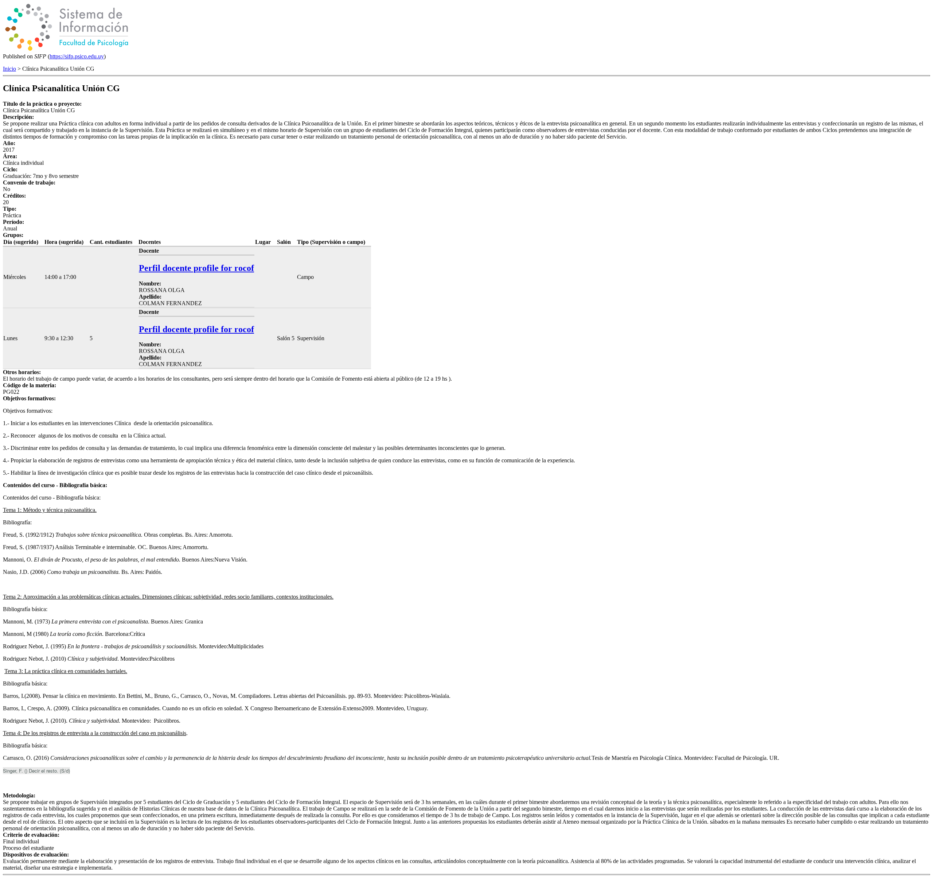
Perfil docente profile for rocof (196, 268)
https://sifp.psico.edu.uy (77, 56)
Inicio (9, 69)
